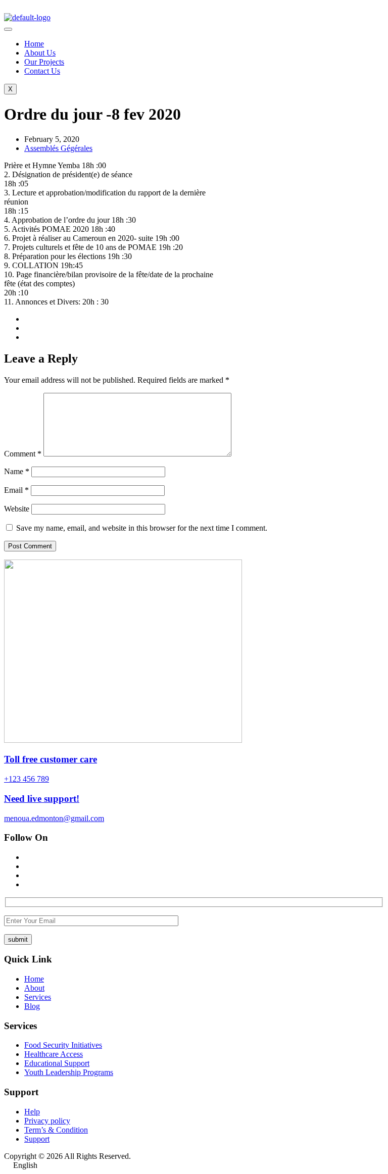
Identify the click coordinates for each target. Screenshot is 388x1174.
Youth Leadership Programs (68, 1072)
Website (16, 508)
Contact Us (42, 71)
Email (16, 490)
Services (37, 997)
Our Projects (44, 62)
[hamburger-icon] (8, 29)
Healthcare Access (53, 1054)
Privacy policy (47, 1120)
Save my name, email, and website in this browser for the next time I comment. (141, 528)
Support (37, 1139)
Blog (32, 1006)
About (34, 988)
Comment (22, 453)
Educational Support (56, 1063)
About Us (40, 52)
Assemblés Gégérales (58, 148)
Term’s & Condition (56, 1130)
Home (34, 43)
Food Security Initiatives (63, 1045)
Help (32, 1111)
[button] (194, 1165)
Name (16, 471)
